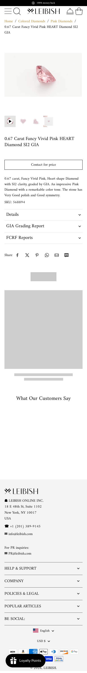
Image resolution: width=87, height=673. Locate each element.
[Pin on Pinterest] (37, 255)
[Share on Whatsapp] (47, 255)
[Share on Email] (57, 255)
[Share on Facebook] (17, 255)
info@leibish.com (20, 534)
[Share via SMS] (66, 255)
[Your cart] (79, 11)
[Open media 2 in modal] (35, 121)
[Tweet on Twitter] (27, 255)
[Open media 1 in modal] (23, 121)
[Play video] (10, 121)
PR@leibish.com (19, 553)
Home (8, 21)
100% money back (46, 3)
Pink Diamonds (61, 21)
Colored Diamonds (31, 21)
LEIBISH (50, 668)
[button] (43, 165)
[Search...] (17, 11)
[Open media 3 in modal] (48, 121)
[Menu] (8, 11)
